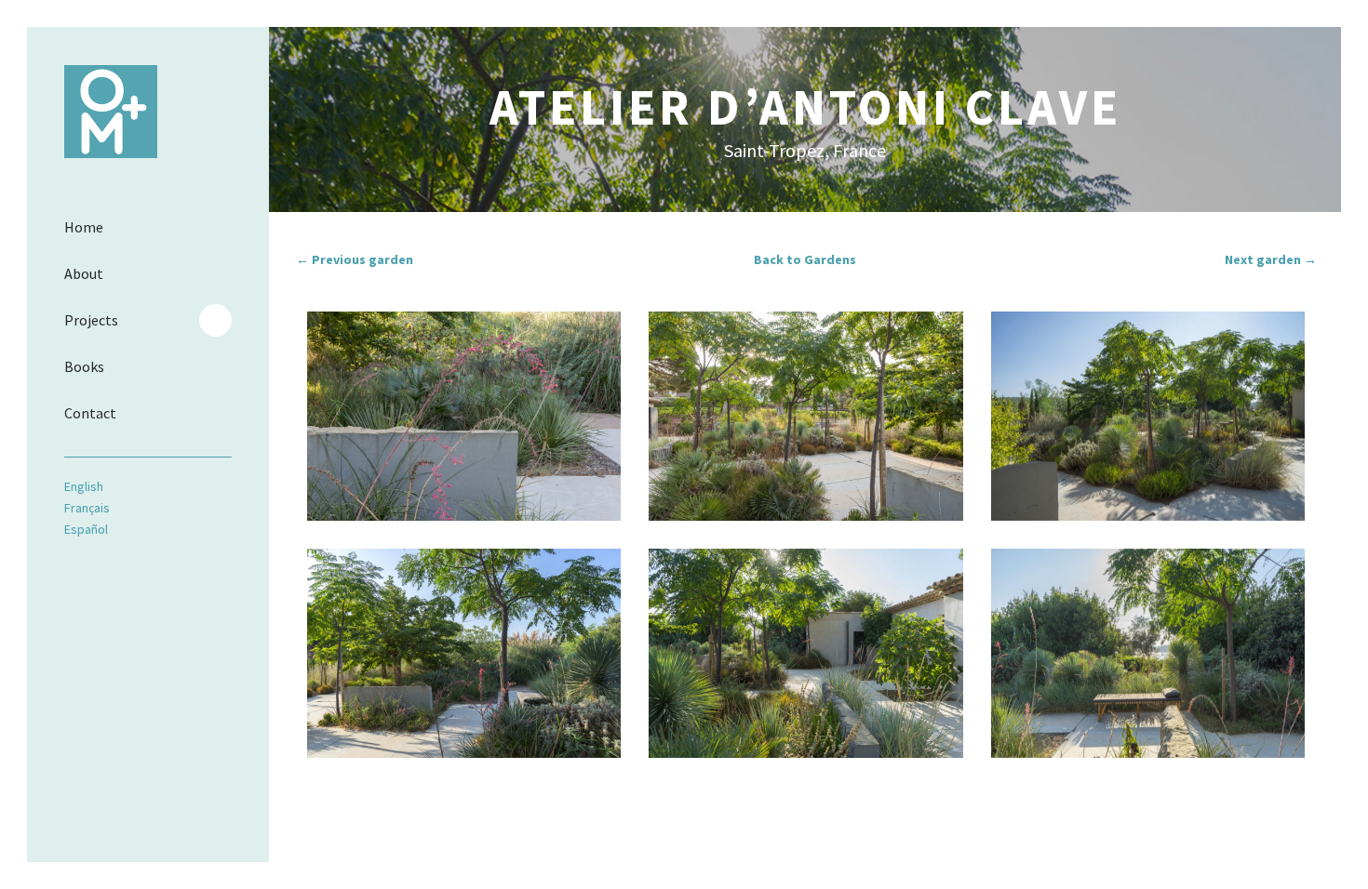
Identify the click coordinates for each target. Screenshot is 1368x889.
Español (86, 529)
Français (87, 507)
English (83, 486)
